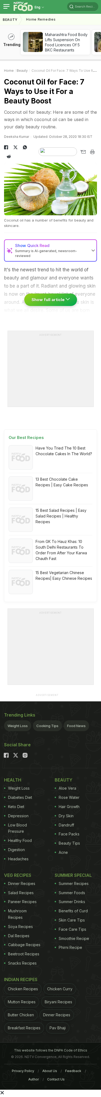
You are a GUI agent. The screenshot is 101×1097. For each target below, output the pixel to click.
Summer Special (73, 875)
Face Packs (69, 834)
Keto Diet (16, 806)
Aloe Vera (67, 788)
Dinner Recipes (21, 883)
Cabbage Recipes (24, 944)
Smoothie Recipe (74, 938)
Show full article (49, 299)
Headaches (18, 859)
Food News (76, 726)
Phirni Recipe (70, 947)
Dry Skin (66, 815)
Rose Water (69, 797)
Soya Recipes (20, 926)
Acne (63, 852)
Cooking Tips (47, 726)
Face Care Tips (72, 929)
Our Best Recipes (26, 437)
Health (12, 780)
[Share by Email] (83, 152)
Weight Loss (18, 726)
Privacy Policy (23, 1071)
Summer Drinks (72, 901)
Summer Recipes (74, 883)
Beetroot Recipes (23, 954)
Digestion (16, 849)
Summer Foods (72, 892)
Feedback (73, 1071)
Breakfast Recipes (24, 1028)
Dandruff (66, 825)
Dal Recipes (18, 935)
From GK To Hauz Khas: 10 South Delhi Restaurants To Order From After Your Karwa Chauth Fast (61, 550)
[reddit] (8, 156)
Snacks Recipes (22, 963)
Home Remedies (40, 19)
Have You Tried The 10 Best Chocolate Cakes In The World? (64, 451)
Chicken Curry (59, 989)
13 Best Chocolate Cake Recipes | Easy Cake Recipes (62, 482)
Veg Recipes (17, 875)
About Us (49, 1071)
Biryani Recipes (58, 1002)
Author (33, 1079)
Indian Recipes (20, 979)
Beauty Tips (69, 843)
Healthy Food (20, 840)
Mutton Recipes (22, 1002)
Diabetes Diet (20, 797)
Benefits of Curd (73, 911)
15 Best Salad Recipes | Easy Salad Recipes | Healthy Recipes (61, 516)
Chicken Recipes (23, 989)
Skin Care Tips (72, 920)
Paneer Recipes (22, 901)
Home (9, 71)
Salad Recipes (21, 892)
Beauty (10, 20)
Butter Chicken (21, 1015)
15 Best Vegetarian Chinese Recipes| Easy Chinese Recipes (64, 575)
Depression (18, 815)
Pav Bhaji (58, 1028)
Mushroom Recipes (17, 914)
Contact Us (56, 1079)
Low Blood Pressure (17, 828)
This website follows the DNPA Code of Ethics (50, 1050)
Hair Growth (69, 806)
